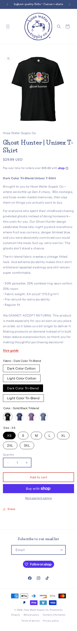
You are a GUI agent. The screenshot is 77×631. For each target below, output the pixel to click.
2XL (10, 445)
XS (9, 436)
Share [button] (11, 509)
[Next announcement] (69, 4)
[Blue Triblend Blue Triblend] (43, 416)
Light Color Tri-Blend (23, 398)
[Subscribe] (61, 550)
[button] (8, 26)
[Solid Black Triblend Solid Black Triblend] (7, 416)
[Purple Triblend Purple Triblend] (31, 416)
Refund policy (31, 614)
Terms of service (30, 620)
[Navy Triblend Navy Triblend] (19, 416)
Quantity (8, 454)
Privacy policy (51, 620)
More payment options (38, 498)
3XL (27, 445)
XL (63, 436)
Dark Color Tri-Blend (23, 388)
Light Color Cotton (21, 378)
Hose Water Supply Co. (36, 609)
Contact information (54, 614)
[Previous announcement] (7, 4)
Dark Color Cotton (21, 368)
